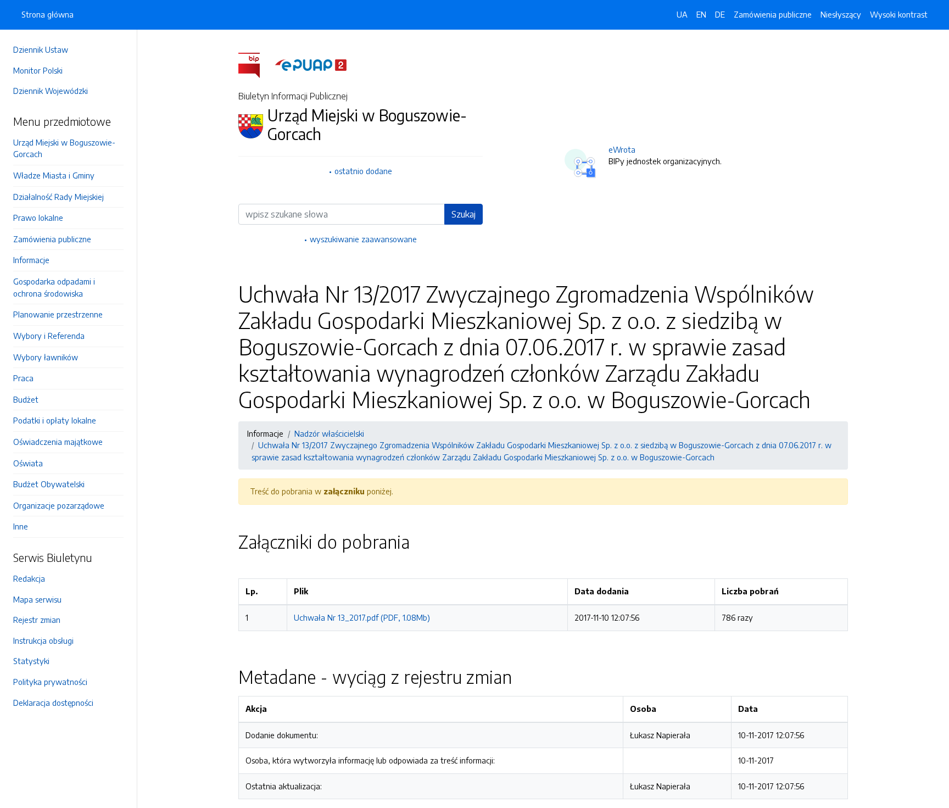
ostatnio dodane (363, 171)
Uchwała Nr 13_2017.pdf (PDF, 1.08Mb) (362, 617)
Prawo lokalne (38, 217)
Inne (20, 526)
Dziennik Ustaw (40, 49)
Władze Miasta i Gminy (53, 175)
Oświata (28, 463)
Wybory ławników (45, 357)
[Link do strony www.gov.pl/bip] (255, 64)
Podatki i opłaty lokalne (54, 420)
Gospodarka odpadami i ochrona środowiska (54, 287)
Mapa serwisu (37, 599)
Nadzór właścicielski (329, 433)
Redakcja (29, 578)
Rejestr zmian (36, 620)
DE (720, 14)
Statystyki (31, 661)
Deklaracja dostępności (53, 702)
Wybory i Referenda (49, 336)
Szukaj (463, 214)
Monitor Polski (38, 70)
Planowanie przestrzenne (58, 314)
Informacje (31, 260)
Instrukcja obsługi (43, 640)
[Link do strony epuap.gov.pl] (311, 64)
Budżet (25, 399)
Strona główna (47, 14)
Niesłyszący (840, 14)
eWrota (622, 149)
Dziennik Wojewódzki (50, 91)
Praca (23, 378)
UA (682, 14)
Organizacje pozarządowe (58, 505)
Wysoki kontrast (899, 14)
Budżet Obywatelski (49, 484)
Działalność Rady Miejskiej (58, 197)
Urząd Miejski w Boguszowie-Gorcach (64, 148)
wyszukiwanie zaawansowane (363, 239)
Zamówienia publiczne (52, 239)
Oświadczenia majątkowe (58, 442)
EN (701, 14)
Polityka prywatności (50, 682)
